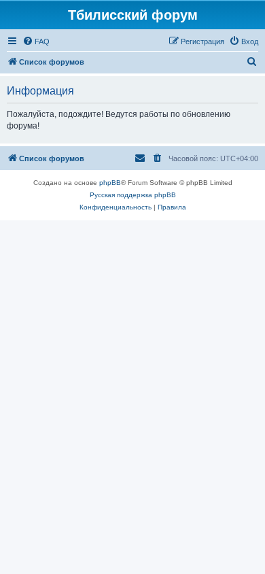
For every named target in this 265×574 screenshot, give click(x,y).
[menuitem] (36, 41)
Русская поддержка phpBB (133, 195)
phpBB (110, 182)
